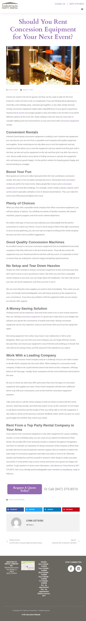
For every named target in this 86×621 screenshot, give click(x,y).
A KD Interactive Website (31, 615)
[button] (82, 9)
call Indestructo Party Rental (61, 465)
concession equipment (69, 121)
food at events (19, 113)
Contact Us (60, 4)
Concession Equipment (17, 499)
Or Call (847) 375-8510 (61, 489)
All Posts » (30, 525)
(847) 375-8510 (77, 4)
